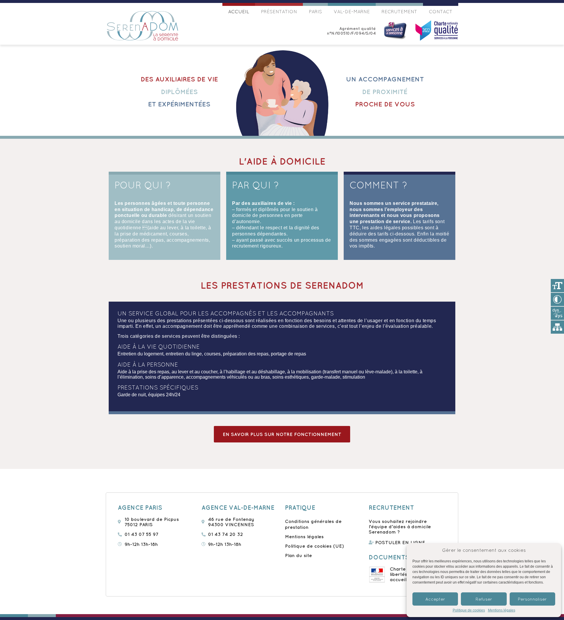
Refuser (484, 598)
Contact (440, 11)
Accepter (435, 598)
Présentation (279, 11)
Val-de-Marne (352, 11)
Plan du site (298, 555)
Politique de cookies (469, 610)
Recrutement (399, 11)
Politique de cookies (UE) (314, 546)
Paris (315, 11)
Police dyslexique (557, 313)
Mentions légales (501, 610)
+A (557, 285)
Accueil (238, 11)
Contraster (557, 299)
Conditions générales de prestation (313, 524)
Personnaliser (532, 598)
